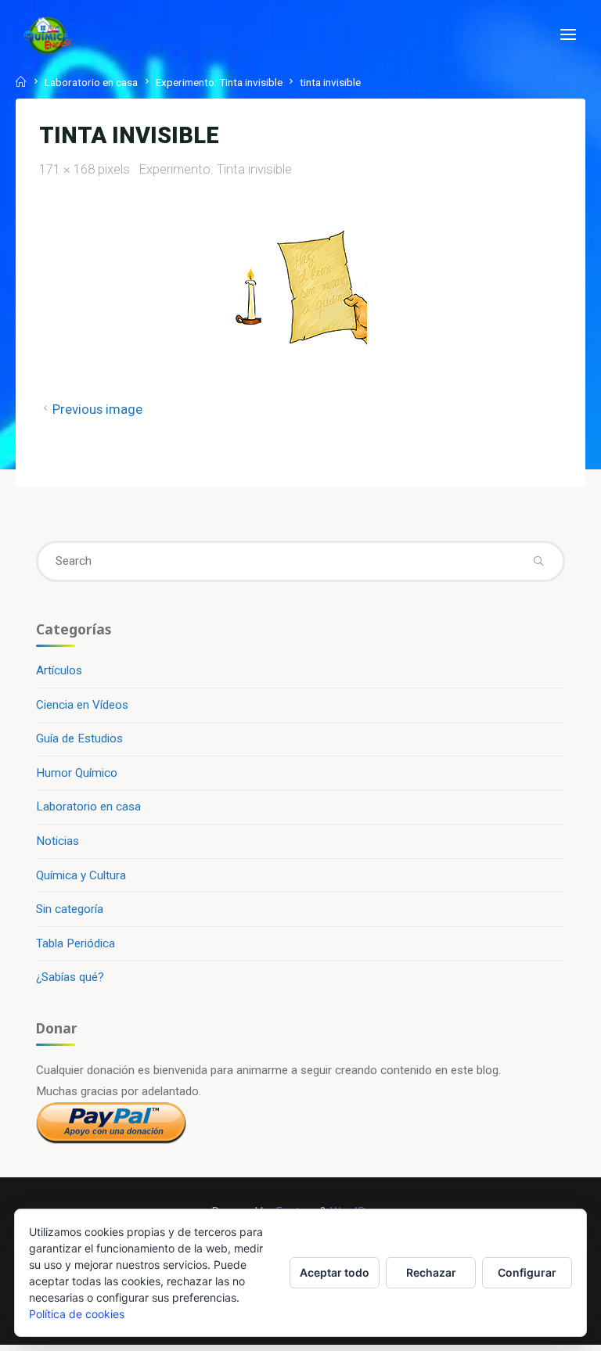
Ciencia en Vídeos (82, 705)
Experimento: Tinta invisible (219, 82)
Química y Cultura (81, 875)
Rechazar (431, 1272)
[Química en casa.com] (47, 35)
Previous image (97, 409)
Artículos (59, 670)
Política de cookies (76, 1313)
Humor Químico (76, 773)
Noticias (57, 841)
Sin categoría (69, 909)
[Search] (539, 561)
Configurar (527, 1272)
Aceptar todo (334, 1272)
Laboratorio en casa (91, 82)
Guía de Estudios (79, 738)
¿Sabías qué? (70, 977)
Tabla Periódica (75, 943)
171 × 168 (68, 169)
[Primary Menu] (568, 35)
